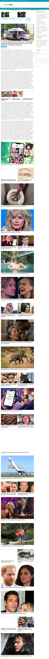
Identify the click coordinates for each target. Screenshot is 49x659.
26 (39, 62)
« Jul (36, 66)
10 (36, 59)
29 (45, 62)
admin (9, 48)
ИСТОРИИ (5, 8)
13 (41, 59)
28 (43, 62)
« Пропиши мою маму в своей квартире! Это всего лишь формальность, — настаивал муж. (41, 23)
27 (41, 62)
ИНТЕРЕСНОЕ (14, 8)
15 (45, 59)
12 (39, 59)
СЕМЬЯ (9, 8)
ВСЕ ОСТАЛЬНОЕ (20, 8)
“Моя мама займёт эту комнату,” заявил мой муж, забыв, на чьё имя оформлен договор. (41, 36)
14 (43, 59)
